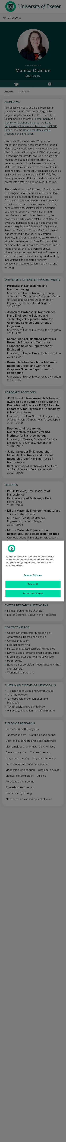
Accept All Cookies (33, 593)
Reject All (33, 584)
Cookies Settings (33, 575)
